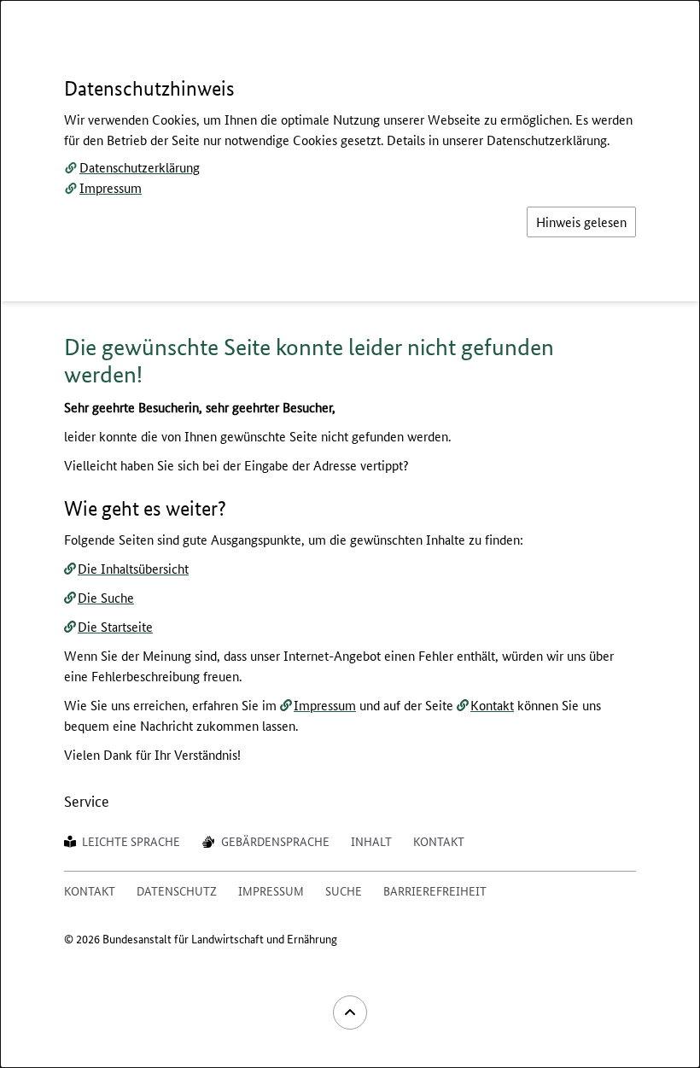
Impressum (110, 187)
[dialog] (350, 534)
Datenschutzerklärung (139, 167)
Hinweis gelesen (581, 222)
